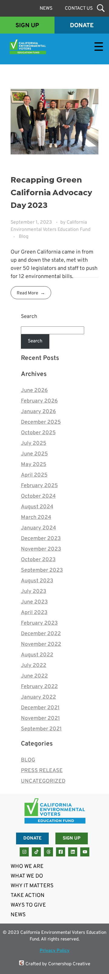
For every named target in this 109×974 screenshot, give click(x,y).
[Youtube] (84, 851)
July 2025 (33, 443)
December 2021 (40, 707)
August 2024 (37, 506)
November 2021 (40, 718)
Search (29, 316)
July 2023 (33, 591)
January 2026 (38, 411)
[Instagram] (24, 851)
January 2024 (38, 528)
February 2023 (39, 623)
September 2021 (41, 729)
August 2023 (37, 581)
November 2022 (41, 644)
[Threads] (48, 851)
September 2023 (42, 570)
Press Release (42, 770)
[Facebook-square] (60, 851)
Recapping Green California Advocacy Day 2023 (51, 193)
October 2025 (38, 432)
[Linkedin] (72, 851)
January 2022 (38, 697)
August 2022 (37, 655)
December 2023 (41, 538)
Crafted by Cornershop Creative (57, 964)
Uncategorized (43, 781)
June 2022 (34, 676)
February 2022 (39, 686)
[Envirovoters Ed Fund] (49, 47)
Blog (23, 237)
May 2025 (33, 464)
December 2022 (41, 633)
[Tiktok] (36, 851)
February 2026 (39, 401)
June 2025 (34, 454)
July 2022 (33, 665)
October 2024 (38, 496)
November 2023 (41, 549)
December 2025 (41, 422)
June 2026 (34, 390)
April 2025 (34, 475)
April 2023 (34, 612)
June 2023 (34, 602)
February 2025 (39, 485)
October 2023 (38, 559)
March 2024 (36, 517)
